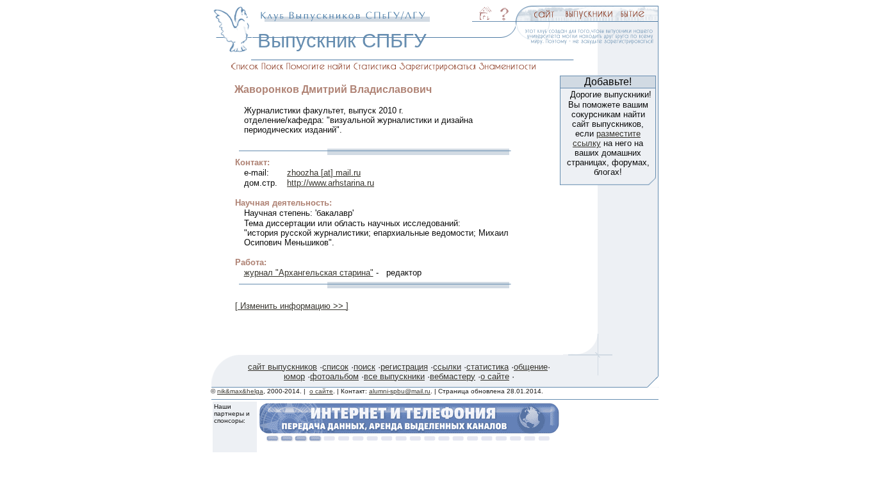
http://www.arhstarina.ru (330, 183)
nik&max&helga (240, 391)
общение (531, 367)
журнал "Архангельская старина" (308, 272)
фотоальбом (334, 376)
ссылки (447, 367)
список (335, 367)
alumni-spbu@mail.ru (399, 391)
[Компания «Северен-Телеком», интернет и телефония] (409, 437)
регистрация (404, 367)
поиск (364, 367)
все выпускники (394, 376)
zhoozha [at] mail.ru (324, 172)
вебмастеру (452, 376)
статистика (487, 367)
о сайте (494, 376)
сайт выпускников (282, 367)
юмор (294, 376)
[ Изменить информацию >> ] (291, 306)
